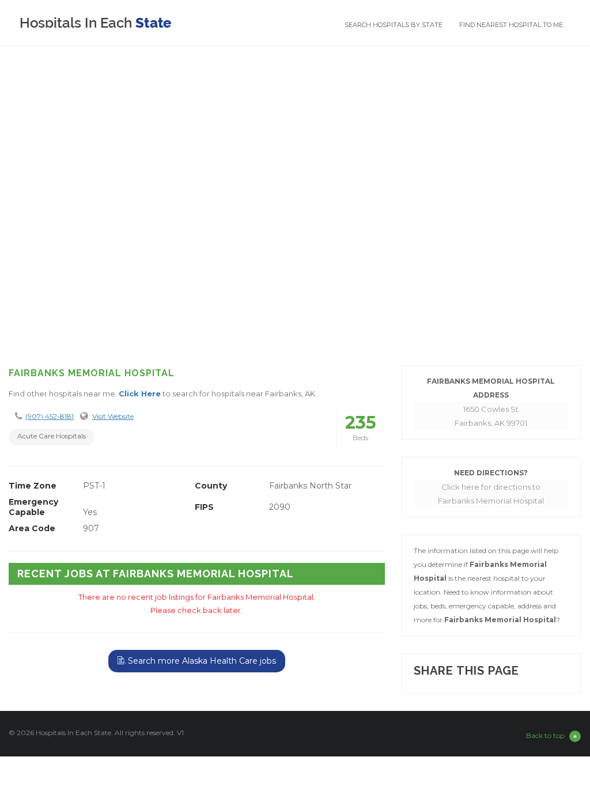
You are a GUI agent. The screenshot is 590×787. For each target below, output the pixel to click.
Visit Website (113, 416)
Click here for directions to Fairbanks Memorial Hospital (491, 493)
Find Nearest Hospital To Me (511, 25)
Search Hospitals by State (393, 25)
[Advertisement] (295, 264)
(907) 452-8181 (49, 416)
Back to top (545, 735)
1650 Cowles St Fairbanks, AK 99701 (491, 415)
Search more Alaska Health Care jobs (201, 661)
